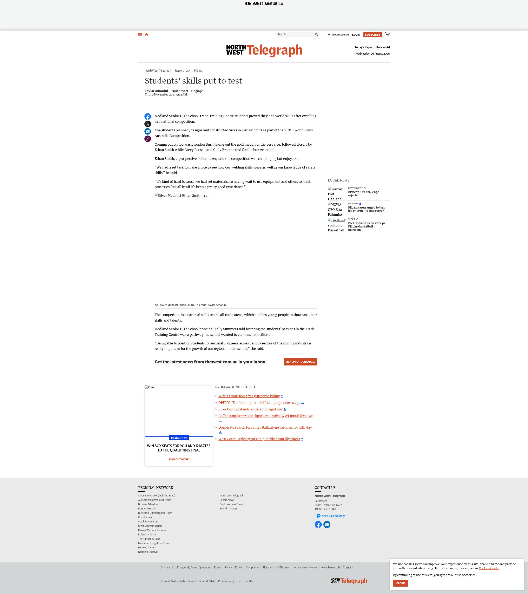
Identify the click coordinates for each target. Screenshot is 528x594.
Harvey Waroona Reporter (152, 530)
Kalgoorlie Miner (147, 534)
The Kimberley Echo (149, 538)
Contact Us (167, 567)
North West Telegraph (158, 70)
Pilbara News (227, 499)
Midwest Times (146, 547)
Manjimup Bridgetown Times (154, 543)
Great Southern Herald (150, 525)
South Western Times (231, 504)
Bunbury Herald (147, 508)
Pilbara (198, 70)
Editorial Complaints (247, 567)
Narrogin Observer (148, 551)
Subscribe (372, 34)
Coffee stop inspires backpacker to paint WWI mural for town (265, 416)
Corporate (349, 567)
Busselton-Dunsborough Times (155, 512)
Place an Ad (383, 47)
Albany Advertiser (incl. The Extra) (156, 495)
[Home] (147, 34)
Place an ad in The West (277, 567)
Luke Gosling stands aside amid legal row (250, 409)
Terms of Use (245, 581)
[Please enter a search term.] (316, 35)
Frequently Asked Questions (194, 567)
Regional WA (182, 70)
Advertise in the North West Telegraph (317, 567)
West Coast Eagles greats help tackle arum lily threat (259, 439)
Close (400, 583)
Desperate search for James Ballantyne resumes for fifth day (265, 427)
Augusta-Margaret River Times (154, 499)
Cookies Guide (489, 568)
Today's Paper (363, 47)
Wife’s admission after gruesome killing (249, 396)
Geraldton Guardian (148, 521)
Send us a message (333, 515)
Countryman (145, 517)
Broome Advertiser (148, 504)
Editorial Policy (223, 567)
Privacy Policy (226, 581)
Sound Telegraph (229, 508)
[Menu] (140, 34)
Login (356, 34)
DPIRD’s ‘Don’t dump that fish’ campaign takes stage (259, 403)
